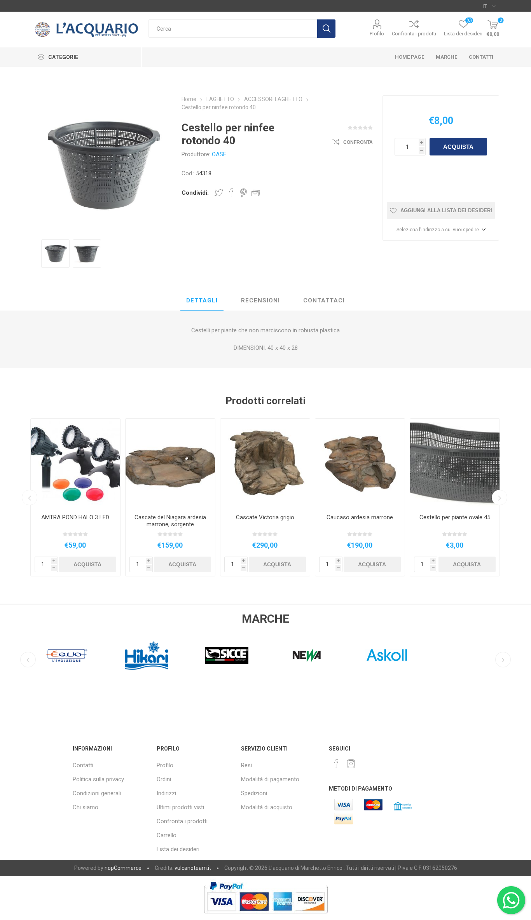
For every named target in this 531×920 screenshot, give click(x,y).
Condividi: (195, 192)
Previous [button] (29, 497)
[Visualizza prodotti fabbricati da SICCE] (226, 655)
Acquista (458, 146)
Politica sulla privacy (98, 779)
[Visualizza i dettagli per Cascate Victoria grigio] (265, 463)
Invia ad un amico (256, 193)
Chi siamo (85, 807)
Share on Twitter (219, 193)
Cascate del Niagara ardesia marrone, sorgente (170, 521)
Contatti (83, 765)
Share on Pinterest (243, 193)
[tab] (202, 301)
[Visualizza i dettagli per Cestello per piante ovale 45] (455, 463)
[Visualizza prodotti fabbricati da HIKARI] (146, 655)
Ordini (164, 779)
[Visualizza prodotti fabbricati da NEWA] (307, 655)
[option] (55, 253)
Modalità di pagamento (270, 779)
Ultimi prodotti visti (180, 807)
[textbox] (232, 28)
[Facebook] (336, 764)
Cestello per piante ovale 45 (454, 517)
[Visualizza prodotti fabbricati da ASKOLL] (387, 655)
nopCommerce (123, 868)
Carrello (166, 835)
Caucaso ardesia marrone (360, 517)
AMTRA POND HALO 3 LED (75, 517)
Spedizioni (254, 793)
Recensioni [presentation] (260, 300)
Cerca (326, 28)
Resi (246, 765)
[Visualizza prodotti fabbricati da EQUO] (66, 655)
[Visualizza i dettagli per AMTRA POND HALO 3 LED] (75, 463)
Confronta (358, 142)
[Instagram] (351, 764)
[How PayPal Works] (266, 917)
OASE (219, 154)
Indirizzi (166, 793)
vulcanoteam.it (193, 868)
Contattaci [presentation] (324, 300)
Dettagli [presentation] (202, 300)
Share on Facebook (231, 193)
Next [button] (499, 497)
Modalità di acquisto (266, 807)
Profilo (377, 34)
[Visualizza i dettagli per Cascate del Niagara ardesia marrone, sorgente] (170, 463)
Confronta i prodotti (414, 34)
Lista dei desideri (178, 849)
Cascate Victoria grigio (265, 517)
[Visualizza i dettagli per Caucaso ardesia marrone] (360, 463)
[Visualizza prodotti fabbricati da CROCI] (467, 655)
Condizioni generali (97, 793)
